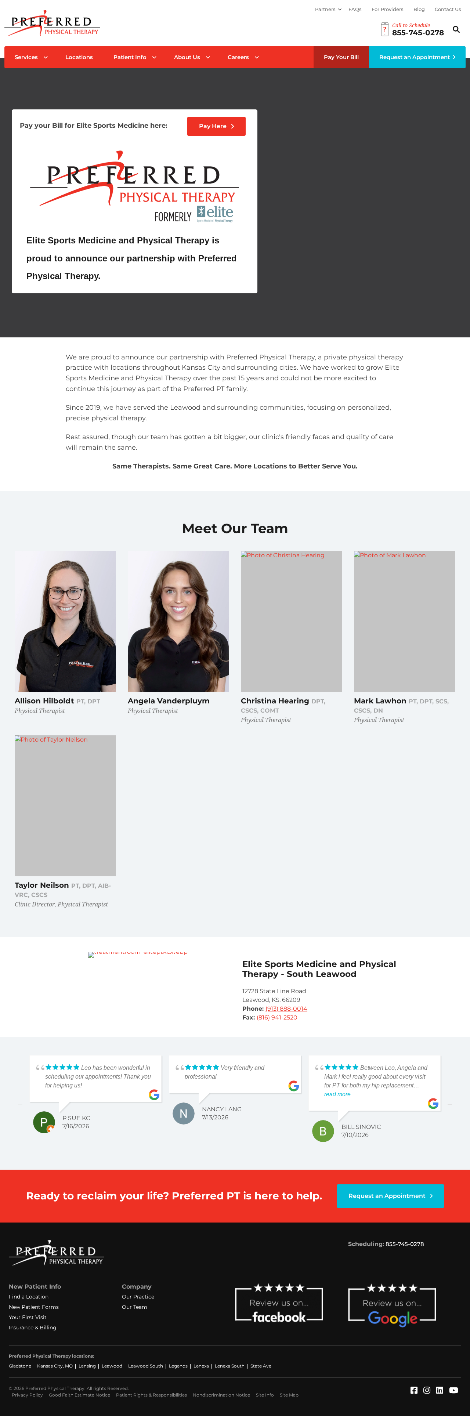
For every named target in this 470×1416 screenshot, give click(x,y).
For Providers (388, 9)
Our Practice (138, 1296)
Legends (178, 1366)
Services (26, 57)
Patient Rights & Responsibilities (151, 1395)
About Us (187, 57)
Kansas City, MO (55, 1366)
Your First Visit (28, 1317)
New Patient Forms (34, 1307)
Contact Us (448, 9)
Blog (419, 9)
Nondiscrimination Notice (221, 1395)
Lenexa (201, 1366)
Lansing (87, 1366)
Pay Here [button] (213, 126)
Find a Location (28, 1296)
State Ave (260, 1366)
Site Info (265, 1395)
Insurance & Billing (33, 1327)
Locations (79, 57)
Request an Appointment (414, 57)
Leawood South (145, 1366)
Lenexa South (230, 1366)
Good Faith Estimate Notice (79, 1395)
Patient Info (130, 57)
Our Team (134, 1307)
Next (449, 1103)
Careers (238, 57)
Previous (20, 1103)
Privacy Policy (27, 1395)
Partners (325, 9)
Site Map (289, 1395)
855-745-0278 (405, 1244)
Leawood (112, 1366)
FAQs (355, 9)
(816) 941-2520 (277, 1017)
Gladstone (20, 1366)
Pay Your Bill (341, 57)
